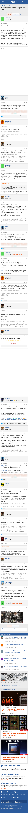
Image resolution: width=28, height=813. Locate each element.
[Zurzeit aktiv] (3, 401)
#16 (26, 518)
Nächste (15, 14)
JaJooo (5, 662)
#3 (26, 126)
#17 (26, 543)
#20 (26, 607)
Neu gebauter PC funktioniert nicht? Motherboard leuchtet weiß (14, 651)
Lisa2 (5, 646)
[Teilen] (25, 23)
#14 (26, 463)
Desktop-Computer (11, 668)
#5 (26, 170)
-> (16, 421)
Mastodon (5, 797)
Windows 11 (9, 662)
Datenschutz (19, 808)
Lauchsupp (4, 12)
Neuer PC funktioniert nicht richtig (14, 644)
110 (4, 713)
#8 (26, 258)
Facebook (5, 794)
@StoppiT (3, 465)
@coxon (3, 270)
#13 (26, 433)
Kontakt (8, 806)
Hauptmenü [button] (2, 2)
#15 (26, 489)
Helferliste (13, 419)
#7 (26, 232)
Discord (11, 792)
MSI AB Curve (6, 419)
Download (24, 419)
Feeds (4, 792)
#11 (26, 336)
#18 (26, 564)
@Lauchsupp (4, 470)
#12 (26, 404)
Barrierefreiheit (12, 808)
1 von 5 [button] (9, 14)
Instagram (23, 794)
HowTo (11, 421)
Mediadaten (13, 806)
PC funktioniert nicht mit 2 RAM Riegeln (15, 666)
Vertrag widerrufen (21, 806)
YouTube (17, 797)
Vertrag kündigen (4, 808)
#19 (26, 587)
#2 (26, 102)
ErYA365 (5, 654)
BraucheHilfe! (7, 638)
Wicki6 (5, 668)
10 (3, 761)
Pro (12, 400)
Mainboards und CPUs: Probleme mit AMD (15, 639)
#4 (26, 148)
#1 (26, 23)
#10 (26, 310)
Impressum (3, 806)
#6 (26, 202)
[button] (14, 112)
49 (3, 737)
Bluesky (18, 792)
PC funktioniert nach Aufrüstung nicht (15, 637)
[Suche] (26, 1)
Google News (14, 794)
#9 (26, 282)
